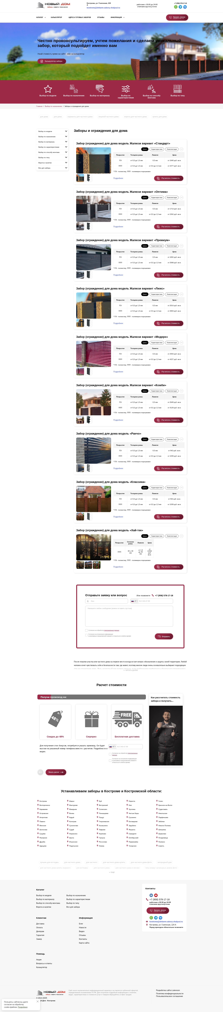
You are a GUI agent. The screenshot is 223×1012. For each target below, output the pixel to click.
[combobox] (134, 601)
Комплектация (172, 149)
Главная (39, 106)
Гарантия (40, 935)
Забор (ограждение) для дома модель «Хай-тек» (109, 530)
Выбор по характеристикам (126, 97)
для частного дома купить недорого (55, 868)
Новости (82, 928)
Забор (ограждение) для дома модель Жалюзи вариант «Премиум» (123, 240)
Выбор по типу (178, 96)
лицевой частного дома (108, 117)
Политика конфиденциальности (169, 994)
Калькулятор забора (53, 61)
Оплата (39, 928)
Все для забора (44, 168)
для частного (91, 862)
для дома (44, 117)
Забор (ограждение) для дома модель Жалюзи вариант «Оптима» (122, 191)
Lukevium (176, 990)
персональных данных (111, 630)
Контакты (83, 939)
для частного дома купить (114, 862)
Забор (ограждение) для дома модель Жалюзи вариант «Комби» (121, 385)
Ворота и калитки (45, 163)
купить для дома (160, 117)
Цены (145, 149)
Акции (38, 960)
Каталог (39, 17)
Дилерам (40, 931)
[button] (37, 91)
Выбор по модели (47, 96)
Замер (39, 939)
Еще (113, 872)
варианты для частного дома (80, 117)
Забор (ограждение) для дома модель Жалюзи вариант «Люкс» (120, 288)
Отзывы (100, 17)
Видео (81, 931)
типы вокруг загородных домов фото (161, 868)
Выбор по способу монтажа (151, 97)
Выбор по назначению (73, 96)
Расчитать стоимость (171, 178)
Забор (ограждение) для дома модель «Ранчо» (108, 433)
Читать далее (131, 670)
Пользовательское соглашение (169, 996)
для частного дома (72, 862)
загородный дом (164, 862)
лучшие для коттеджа (49, 862)
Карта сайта (84, 943)
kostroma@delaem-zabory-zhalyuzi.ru (103, 8)
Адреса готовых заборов (80, 17)
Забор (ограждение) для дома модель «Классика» (110, 481)
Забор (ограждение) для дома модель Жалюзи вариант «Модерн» (122, 336)
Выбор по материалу (100, 96)
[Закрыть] (37, 1001)
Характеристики (156, 149)
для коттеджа (82, 868)
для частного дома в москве (127, 868)
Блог (81, 924)
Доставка (40, 924)
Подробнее (23, 1007)
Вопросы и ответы (44, 963)
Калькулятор (56, 17)
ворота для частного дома (135, 117)
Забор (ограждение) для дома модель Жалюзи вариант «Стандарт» (123, 143)
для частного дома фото (141, 862)
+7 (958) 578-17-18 (180, 3)
